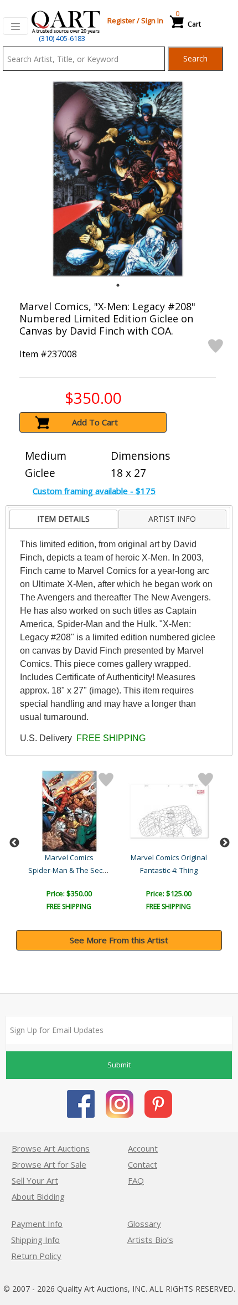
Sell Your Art (35, 1180)
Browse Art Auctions (51, 1148)
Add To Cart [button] (95, 422)
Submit (119, 1065)
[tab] (63, 519)
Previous (14, 843)
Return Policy (36, 1255)
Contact (142, 1164)
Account (143, 1148)
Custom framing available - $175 (94, 490)
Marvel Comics (69, 857)
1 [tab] (117, 285)
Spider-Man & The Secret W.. (75, 870)
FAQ (136, 1180)
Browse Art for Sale (49, 1164)
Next (224, 843)
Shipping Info (35, 1239)
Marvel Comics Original (169, 857)
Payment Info (37, 1223)
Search (195, 58)
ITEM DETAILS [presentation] (63, 518)
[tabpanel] (117, 178)
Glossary (144, 1223)
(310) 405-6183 (62, 38)
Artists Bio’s (150, 1239)
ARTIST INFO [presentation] (172, 518)
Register (121, 20)
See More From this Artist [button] (119, 940)
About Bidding (38, 1196)
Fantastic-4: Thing (169, 870)
